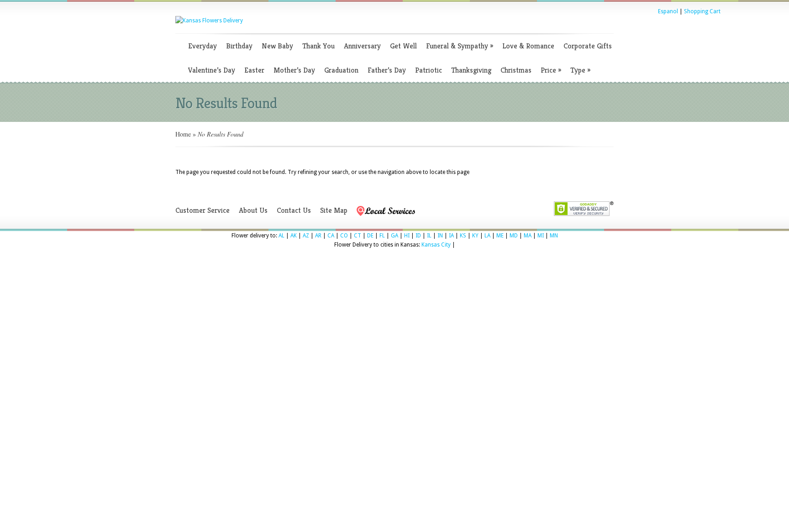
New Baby (277, 46)
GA (394, 235)
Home (183, 134)
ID (418, 235)
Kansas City (436, 245)
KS (463, 235)
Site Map (333, 210)
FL (382, 235)
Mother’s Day (294, 70)
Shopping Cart (702, 11)
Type (580, 70)
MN (554, 235)
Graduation (341, 70)
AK (293, 235)
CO (344, 235)
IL (429, 235)
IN (440, 235)
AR (318, 235)
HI (407, 235)
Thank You (318, 46)
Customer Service (202, 210)
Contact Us (294, 210)
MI (540, 235)
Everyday (202, 46)
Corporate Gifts (587, 46)
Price (551, 70)
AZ (306, 235)
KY (475, 235)
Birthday (239, 46)
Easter (254, 70)
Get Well (403, 46)
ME (500, 235)
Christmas (515, 70)
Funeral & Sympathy (459, 46)
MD (514, 235)
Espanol (668, 11)
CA (330, 235)
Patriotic (428, 70)
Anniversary (362, 46)
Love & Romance (528, 46)
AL (281, 235)
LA (487, 235)
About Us (253, 210)
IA (451, 235)
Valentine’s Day (211, 70)
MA (527, 235)
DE (370, 235)
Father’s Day (387, 70)
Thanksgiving (471, 70)
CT (357, 235)
